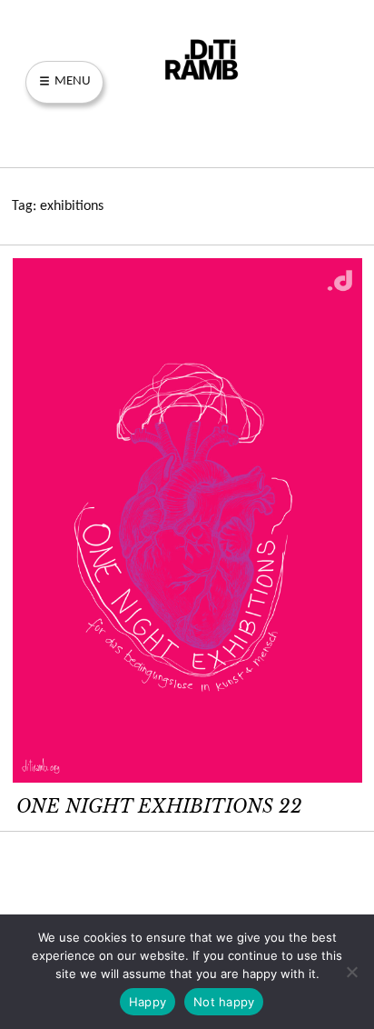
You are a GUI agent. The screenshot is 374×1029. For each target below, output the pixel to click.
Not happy (223, 1001)
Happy (147, 1001)
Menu (71, 81)
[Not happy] (351, 972)
